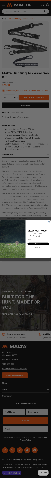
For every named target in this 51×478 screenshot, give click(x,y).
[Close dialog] (49, 222)
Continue (38, 243)
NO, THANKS (38, 247)
